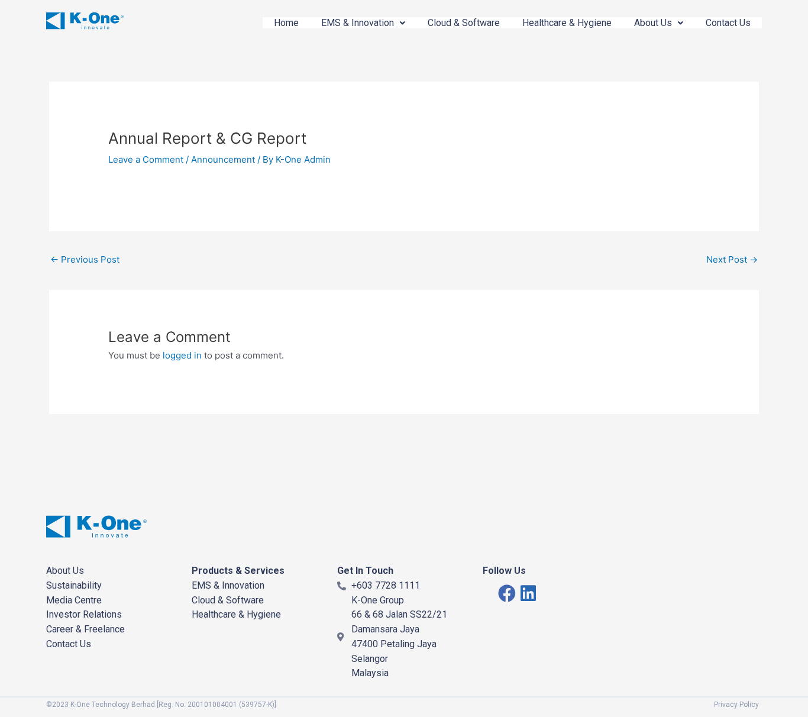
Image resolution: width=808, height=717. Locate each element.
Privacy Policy (736, 704)
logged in (182, 355)
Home (286, 22)
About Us (653, 22)
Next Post (732, 259)
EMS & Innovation (357, 22)
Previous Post (84, 259)
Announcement (223, 159)
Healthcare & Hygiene (567, 22)
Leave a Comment (145, 159)
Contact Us (728, 22)
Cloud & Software (464, 22)
